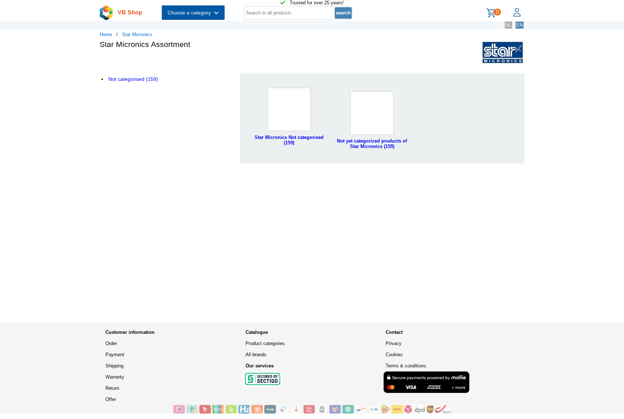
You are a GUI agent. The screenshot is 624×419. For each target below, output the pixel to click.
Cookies (394, 354)
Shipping (114, 365)
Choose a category (191, 13)
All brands (256, 354)
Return (112, 388)
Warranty (114, 377)
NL (508, 25)
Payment (114, 354)
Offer (110, 399)
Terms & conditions (406, 365)
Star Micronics (137, 34)
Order (111, 343)
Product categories (265, 343)
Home (106, 34)
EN (519, 25)
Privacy (394, 343)
